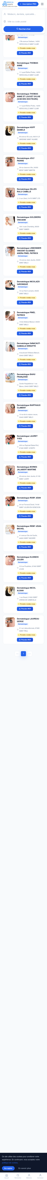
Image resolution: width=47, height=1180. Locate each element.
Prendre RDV (26, 53)
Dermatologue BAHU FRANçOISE (26, 375)
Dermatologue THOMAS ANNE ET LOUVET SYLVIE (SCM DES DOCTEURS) (28, 96)
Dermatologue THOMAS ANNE (27, 64)
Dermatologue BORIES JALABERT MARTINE (27, 468)
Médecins (29, 1178)
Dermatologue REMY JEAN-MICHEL (29, 527)
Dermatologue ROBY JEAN (29, 497)
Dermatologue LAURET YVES (27, 437)
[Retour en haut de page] (42, 1169)
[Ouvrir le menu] (42, 4)
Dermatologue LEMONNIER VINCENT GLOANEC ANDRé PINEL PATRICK (29, 251)
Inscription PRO (29, 4)
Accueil (7, 1178)
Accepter (8, 1168)
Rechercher (24, 29)
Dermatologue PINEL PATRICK (26, 313)
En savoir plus (24, 1168)
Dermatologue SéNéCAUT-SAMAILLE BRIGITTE (28, 344)
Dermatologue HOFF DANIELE (26, 128)
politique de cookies (10, 1162)
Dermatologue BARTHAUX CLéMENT (28, 406)
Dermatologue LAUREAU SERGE (28, 620)
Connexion (40, 1178)
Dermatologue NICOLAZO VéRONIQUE (28, 283)
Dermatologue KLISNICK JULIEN (28, 558)
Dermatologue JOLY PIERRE (25, 159)
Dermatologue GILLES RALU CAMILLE (27, 190)
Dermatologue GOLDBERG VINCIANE (29, 218)
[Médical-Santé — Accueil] (10, 4)
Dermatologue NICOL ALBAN (26, 589)
